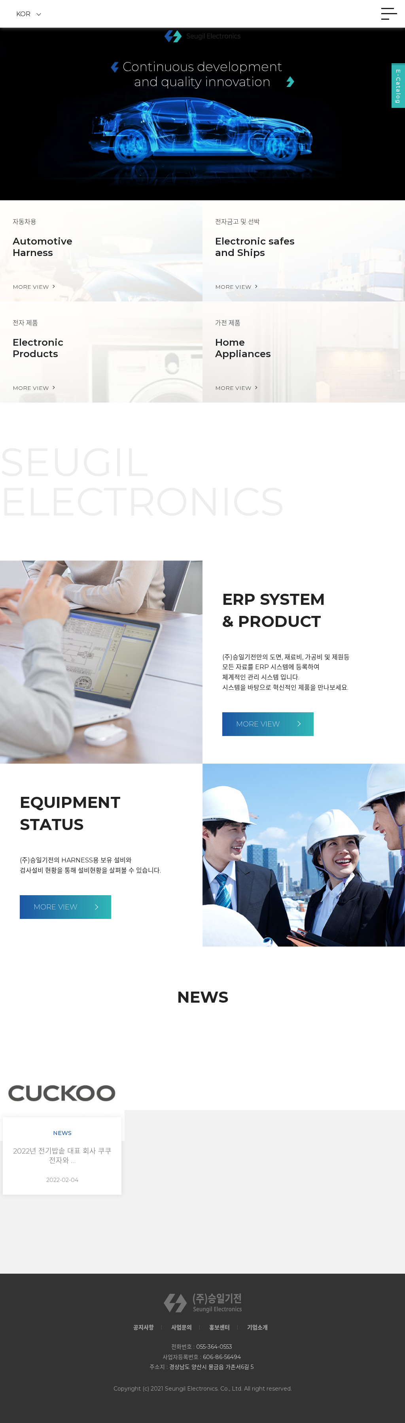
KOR (23, 14)
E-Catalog (398, 86)
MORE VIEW (259, 724)
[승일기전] (202, 36)
